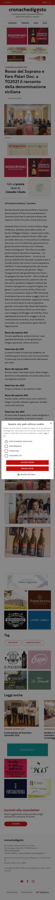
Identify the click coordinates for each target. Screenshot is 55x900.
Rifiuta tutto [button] (27, 468)
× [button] (51, 423)
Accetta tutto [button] (27, 462)
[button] (27, 474)
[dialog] (27, 450)
